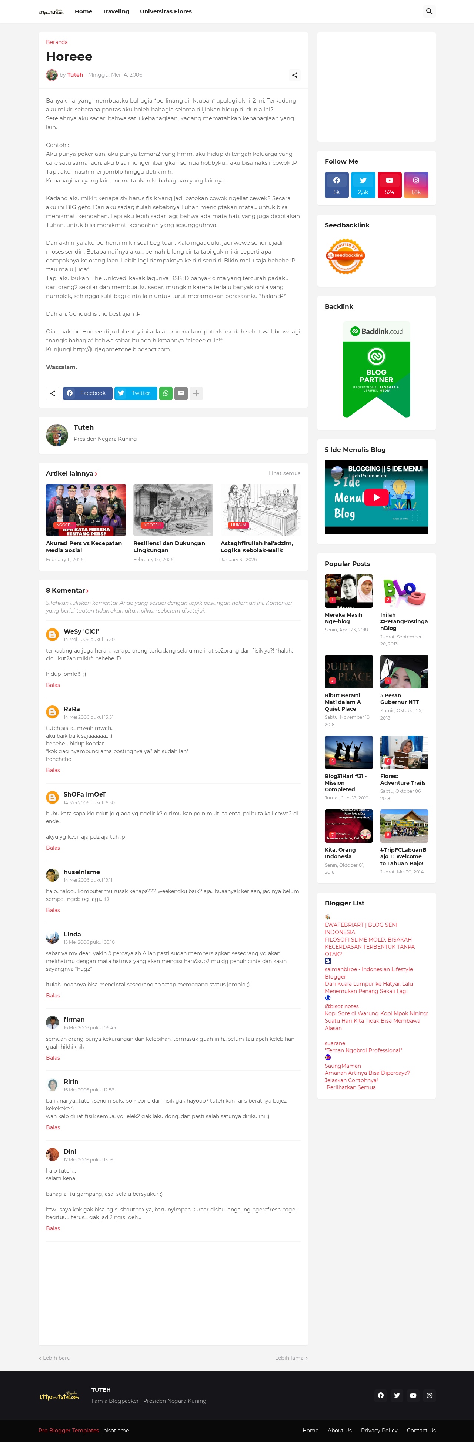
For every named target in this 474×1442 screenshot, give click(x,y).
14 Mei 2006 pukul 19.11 (88, 880)
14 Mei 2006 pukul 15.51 (88, 717)
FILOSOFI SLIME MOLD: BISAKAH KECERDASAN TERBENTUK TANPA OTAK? (370, 947)
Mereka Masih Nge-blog (344, 618)
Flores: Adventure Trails (402, 779)
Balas (53, 685)
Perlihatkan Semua (351, 1087)
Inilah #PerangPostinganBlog (404, 621)
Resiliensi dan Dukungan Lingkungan (169, 547)
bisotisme (115, 1430)
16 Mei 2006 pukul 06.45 (90, 1027)
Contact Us (421, 1430)
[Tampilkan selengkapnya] (196, 393)
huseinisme (82, 872)
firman (74, 1019)
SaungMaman (343, 1066)
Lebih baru (56, 1358)
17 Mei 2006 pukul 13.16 (88, 1160)
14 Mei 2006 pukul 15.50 (89, 639)
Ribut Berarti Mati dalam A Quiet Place (343, 702)
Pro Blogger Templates (69, 1430)
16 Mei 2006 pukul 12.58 (89, 1090)
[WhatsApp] (166, 393)
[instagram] (429, 1395)
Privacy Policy (379, 1430)
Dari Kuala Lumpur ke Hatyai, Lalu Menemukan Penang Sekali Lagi (369, 987)
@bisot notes (342, 1006)
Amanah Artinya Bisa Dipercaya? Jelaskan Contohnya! (367, 1077)
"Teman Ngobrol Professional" (363, 1050)
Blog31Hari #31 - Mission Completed (346, 783)
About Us (340, 1430)
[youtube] (413, 1395)
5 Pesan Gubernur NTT (399, 698)
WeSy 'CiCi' (81, 631)
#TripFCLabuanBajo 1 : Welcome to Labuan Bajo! (403, 856)
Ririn (71, 1081)
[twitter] (397, 1395)
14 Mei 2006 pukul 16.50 (89, 802)
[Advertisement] (380, 86)
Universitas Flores (166, 11)
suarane (335, 1043)
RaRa (72, 708)
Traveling (116, 11)
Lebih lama (289, 1358)
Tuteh (84, 427)
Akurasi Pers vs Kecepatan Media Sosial (84, 547)
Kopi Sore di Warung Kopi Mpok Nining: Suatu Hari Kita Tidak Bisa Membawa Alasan (376, 1020)
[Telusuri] (429, 11)
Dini (70, 1151)
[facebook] (380, 1395)
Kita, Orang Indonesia (340, 853)
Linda (72, 934)
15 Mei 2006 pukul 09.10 (89, 942)
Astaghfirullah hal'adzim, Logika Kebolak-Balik (257, 547)
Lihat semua (285, 473)
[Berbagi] (295, 75)
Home (83, 11)
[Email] (181, 393)
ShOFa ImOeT (85, 794)
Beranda (57, 42)
